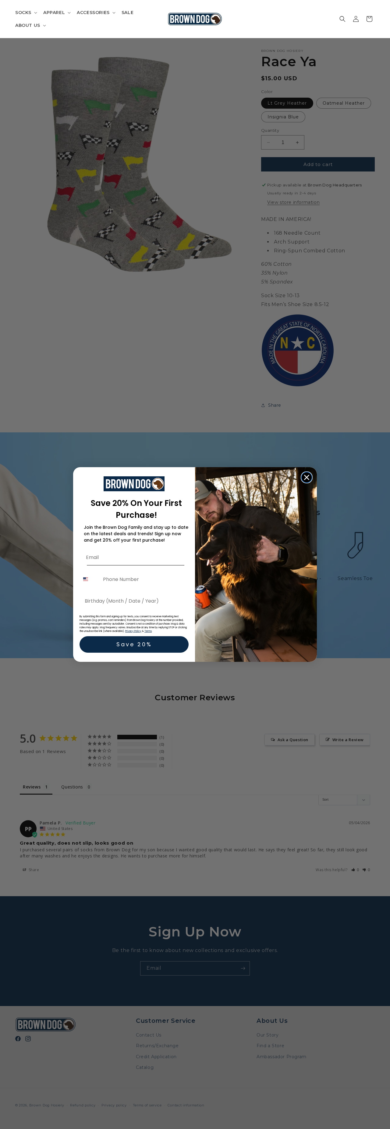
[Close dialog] (306, 477)
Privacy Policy (133, 631)
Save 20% (134, 644)
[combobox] (90, 579)
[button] (26, 12)
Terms (148, 631)
